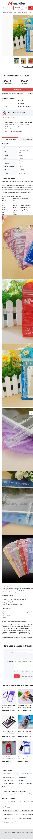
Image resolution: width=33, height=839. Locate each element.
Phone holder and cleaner (9, 777)
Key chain (20, 780)
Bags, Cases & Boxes (11, 12)
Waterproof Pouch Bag (25, 818)
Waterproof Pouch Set (9, 818)
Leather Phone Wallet (9, 802)
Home (3, 12)
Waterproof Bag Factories (10, 810)
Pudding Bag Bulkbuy (9, 823)
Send (16, 676)
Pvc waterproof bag (7, 780)
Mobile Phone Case (22, 12)
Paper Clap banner (23, 777)
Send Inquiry (17, 89)
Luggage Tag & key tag (8, 783)
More (3, 826)
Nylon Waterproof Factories (10, 814)
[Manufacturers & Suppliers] (16, 3)
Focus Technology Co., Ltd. (22, 832)
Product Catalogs (27, 773)
